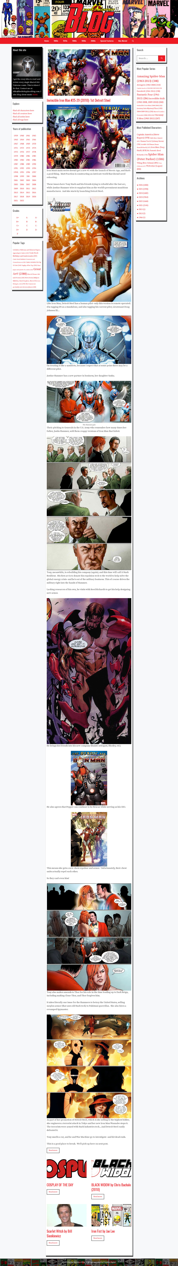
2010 (22, 188)
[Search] (161, 58)
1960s (56, 40)
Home (46, 40)
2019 (28, 196)
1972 (22, 148)
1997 (34, 172)
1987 (16, 164)
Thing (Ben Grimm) (148, 163)
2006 (22, 184)
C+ (17, 225)
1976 (22, 152)
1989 (28, 164)
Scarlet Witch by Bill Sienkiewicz (59, 1233)
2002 (22, 180)
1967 (16, 144)
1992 (22, 168)
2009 (16, 188)
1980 (22, 156)
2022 (22, 200)
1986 (34, 160)
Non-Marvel (122, 40)
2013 (16, 192)
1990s (83, 40)
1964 (22, 139)
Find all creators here (22, 113)
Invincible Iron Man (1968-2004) (149, 105)
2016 (34, 192)
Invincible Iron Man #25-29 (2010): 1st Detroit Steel (78, 100)
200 (28, 176)
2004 (34, 180)
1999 (22, 176)
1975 (16, 152)
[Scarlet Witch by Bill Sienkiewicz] (67, 1224)
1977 (28, 152)
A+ (17, 217)
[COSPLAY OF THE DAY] (67, 1178)
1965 (28, 139)
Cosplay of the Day (29, 265)
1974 (34, 148)
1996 (28, 172)
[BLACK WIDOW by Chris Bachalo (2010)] (111, 1178)
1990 (34, 164)
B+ (17, 221)
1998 (16, 176)
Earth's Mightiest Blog (76, 1262)
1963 (16, 139)
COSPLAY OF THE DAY (60, 1184)
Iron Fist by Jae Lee (103, 1231)
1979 (16, 156)
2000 (34, 176)
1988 (22, 164)
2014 (22, 192)
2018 (22, 196)
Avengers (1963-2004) (149, 85)
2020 (34, 196)
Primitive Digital (110, 1262)
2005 (16, 184)
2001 (16, 180)
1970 (34, 144)
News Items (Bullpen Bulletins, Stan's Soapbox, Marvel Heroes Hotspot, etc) (26, 281)
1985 (28, 160)
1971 (16, 148)
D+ (17, 230)
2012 (34, 188)
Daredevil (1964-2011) (148, 91)
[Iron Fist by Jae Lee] (111, 1224)
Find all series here (21, 117)
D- (36, 230)
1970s (65, 40)
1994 (34, 168)
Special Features (107, 40)
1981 (28, 156)
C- (36, 225)
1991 (16, 168)
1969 (28, 144)
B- (36, 221)
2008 (34, 184)
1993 (28, 168)
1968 (22, 144)
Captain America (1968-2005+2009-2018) (149, 88)
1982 (34, 156)
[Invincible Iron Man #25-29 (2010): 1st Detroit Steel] (89, 93)
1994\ (16, 172)
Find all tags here (20, 120)
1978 (34, 152)
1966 (34, 139)
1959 (16, 135)
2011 (28, 188)
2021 (16, 200)
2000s (93, 40)
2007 (28, 184)
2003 (28, 180)
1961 (28, 135)
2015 (28, 192)
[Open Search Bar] (133, 41)
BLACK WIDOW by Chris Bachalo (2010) (111, 1187)
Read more (53, 1150)
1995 (22, 172)
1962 (34, 135)
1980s (74, 40)
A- (36, 217)
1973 (28, 148)
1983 (16, 160)
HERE (35, 94)
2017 (16, 196)
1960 (22, 135)
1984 (22, 160)
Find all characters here (23, 110)
